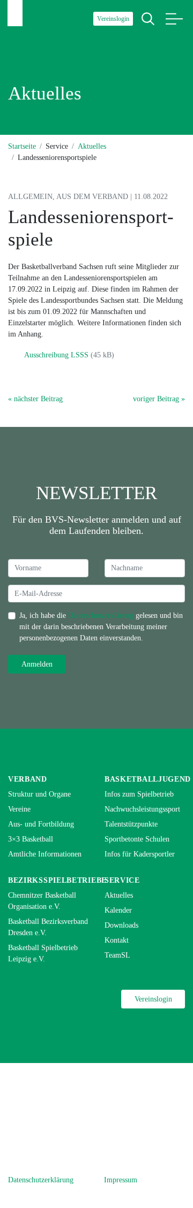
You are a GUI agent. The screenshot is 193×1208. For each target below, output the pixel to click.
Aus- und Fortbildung (41, 824)
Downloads (121, 925)
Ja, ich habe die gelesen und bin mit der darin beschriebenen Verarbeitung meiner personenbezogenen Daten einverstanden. (101, 626)
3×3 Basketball (30, 839)
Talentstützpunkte (131, 824)
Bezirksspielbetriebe (57, 880)
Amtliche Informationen (44, 854)
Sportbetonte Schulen (137, 839)
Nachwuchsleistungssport (142, 809)
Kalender (118, 910)
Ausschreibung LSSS (56, 355)
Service (122, 880)
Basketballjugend (148, 779)
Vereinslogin (113, 18)
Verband (27, 779)
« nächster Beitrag (35, 399)
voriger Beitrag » (159, 399)
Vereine (19, 809)
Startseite (22, 146)
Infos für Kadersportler (140, 854)
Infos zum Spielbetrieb (139, 794)
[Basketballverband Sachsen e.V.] (15, 13)
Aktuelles (92, 146)
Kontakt (117, 940)
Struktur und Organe (39, 794)
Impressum (120, 1180)
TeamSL (117, 955)
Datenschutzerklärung (100, 615)
